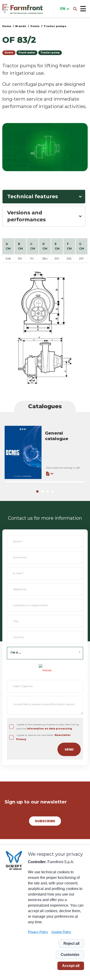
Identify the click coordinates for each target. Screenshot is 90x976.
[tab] (37, 491)
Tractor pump (50, 52)
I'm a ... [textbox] (16, 652)
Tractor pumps (55, 26)
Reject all (71, 943)
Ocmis (34, 26)
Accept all (70, 966)
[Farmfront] (22, 8)
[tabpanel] (45, 452)
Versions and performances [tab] (26, 216)
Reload (46, 670)
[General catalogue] (45, 452)
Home (6, 26)
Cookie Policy (61, 932)
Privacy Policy (38, 932)
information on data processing (49, 728)
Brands (20, 26)
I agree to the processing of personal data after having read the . (47, 726)
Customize (70, 955)
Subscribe (45, 821)
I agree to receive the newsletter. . (43, 737)
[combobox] (45, 653)
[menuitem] (64, 9)
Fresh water (26, 52)
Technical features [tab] (32, 196)
